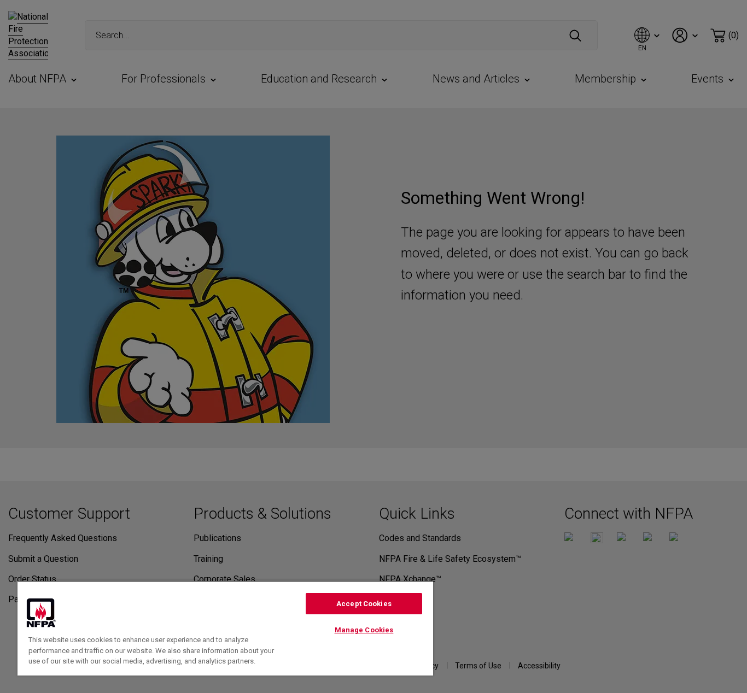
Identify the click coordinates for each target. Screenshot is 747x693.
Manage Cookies (364, 630)
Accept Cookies (364, 604)
